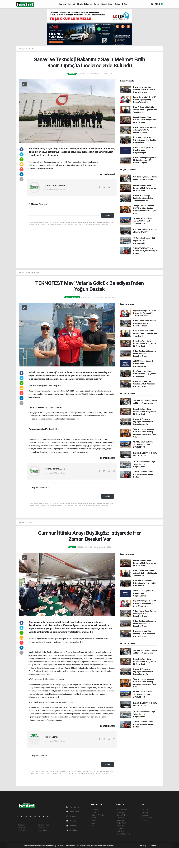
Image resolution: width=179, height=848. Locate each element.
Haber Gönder (43, 830)
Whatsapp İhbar (44, 828)
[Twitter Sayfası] (23, 816)
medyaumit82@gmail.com (55, 189)
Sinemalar (120, 826)
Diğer (124, 4)
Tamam (153, 846)
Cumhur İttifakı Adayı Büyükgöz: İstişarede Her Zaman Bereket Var (143, 198)
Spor (110, 4)
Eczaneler (120, 818)
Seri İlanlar (120, 829)
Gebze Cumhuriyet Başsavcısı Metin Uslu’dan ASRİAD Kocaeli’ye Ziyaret (144, 160)
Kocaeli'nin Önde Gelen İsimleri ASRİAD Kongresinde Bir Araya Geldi (144, 119)
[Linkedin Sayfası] (36, 816)
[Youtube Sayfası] (31, 816)
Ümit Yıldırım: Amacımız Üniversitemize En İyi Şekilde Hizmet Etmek (144, 140)
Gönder (107, 215)
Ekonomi (62, 4)
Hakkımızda (22, 825)
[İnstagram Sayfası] (27, 816)
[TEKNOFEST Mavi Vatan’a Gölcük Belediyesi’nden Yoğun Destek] (67, 334)
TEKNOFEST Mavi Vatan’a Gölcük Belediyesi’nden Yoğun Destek (145, 250)
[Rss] (40, 816)
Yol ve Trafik (121, 812)
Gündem (31, 49)
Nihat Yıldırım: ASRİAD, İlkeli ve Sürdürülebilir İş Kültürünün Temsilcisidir (145, 109)
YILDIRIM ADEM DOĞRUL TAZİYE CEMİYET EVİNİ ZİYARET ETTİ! (143, 220)
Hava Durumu (122, 810)
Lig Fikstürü (121, 820)
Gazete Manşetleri (123, 834)
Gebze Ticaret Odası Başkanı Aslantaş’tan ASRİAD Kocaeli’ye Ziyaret (144, 129)
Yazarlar (72, 816)
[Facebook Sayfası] (18, 816)
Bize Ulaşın (73, 830)
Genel (103, 4)
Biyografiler (145, 815)
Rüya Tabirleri (146, 818)
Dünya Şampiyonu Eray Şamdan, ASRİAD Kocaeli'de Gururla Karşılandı (144, 89)
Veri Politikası (23, 830)
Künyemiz (74, 826)
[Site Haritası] (44, 816)
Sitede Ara (145, 810)
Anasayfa (22, 49)
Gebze (117, 4)
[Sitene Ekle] (48, 816)
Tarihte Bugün (122, 823)
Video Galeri (74, 812)
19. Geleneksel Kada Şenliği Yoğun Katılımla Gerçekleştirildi (144, 240)
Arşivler (73, 821)
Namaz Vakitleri (122, 815)
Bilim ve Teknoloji (84, 4)
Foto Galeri (74, 807)
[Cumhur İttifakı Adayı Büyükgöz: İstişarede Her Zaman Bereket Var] (67, 584)
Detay (144, 846)
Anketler (144, 812)
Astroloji (144, 820)
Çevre (96, 4)
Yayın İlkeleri (22, 828)
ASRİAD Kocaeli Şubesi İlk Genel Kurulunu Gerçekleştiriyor (143, 150)
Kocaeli (71, 4)
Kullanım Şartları (44, 825)
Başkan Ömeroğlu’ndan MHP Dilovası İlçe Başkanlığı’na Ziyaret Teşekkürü (144, 99)
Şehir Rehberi (122, 831)
